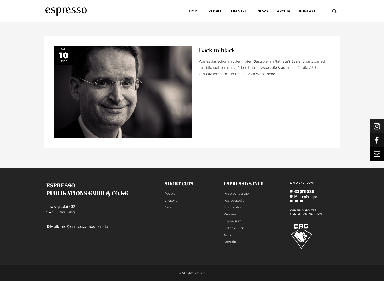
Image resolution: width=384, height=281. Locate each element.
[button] (334, 11)
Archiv (283, 11)
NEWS (263, 11)
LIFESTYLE (240, 11)
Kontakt (307, 11)
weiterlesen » (209, 84)
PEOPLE (215, 11)
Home (194, 11)
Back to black (217, 50)
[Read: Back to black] (123, 91)
